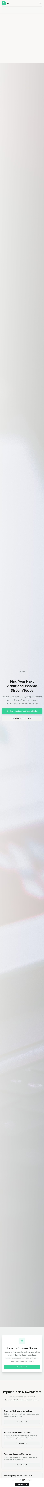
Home (23, 671)
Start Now (20, 1367)
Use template (22, 1484)
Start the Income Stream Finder (24, 711)
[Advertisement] (22, 38)
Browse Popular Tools (22, 718)
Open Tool (20, 1422)
